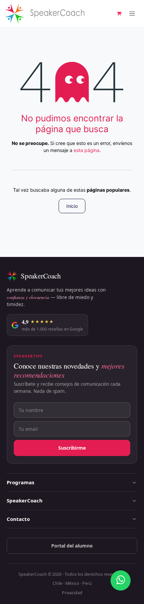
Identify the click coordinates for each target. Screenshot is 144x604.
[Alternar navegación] (132, 13)
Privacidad (72, 593)
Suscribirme (72, 448)
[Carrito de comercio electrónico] (119, 13)
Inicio (72, 206)
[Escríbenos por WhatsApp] (121, 580)
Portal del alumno (72, 545)
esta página (86, 150)
